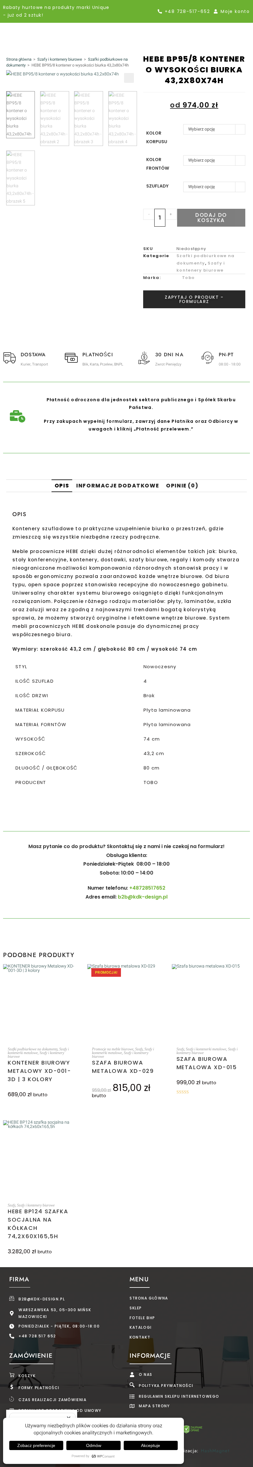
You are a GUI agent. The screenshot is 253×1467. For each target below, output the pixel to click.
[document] (126, 733)
